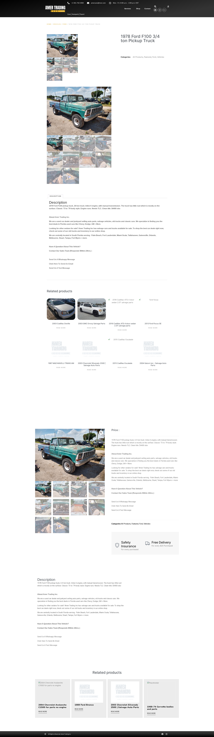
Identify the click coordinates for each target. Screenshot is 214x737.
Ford (65, 24)
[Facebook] (155, 10)
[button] (74, 38)
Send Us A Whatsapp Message (62, 259)
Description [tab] (55, 196)
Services (127, 8)
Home (49, 24)
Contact (147, 8)
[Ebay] (164, 10)
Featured (147, 57)
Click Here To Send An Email (61, 264)
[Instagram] (160, 10)
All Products (138, 57)
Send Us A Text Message (59, 268)
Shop (138, 8)
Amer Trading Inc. (62, 217)
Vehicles (57, 24)
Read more (61, 328)
